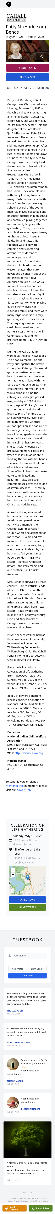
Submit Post (27, 975)
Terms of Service (35, 1201)
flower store (24, 790)
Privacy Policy (19, 1201)
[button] (27, 877)
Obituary (14, 88)
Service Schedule (38, 88)
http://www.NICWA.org (29, 753)
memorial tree (15, 785)
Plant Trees (27, 907)
